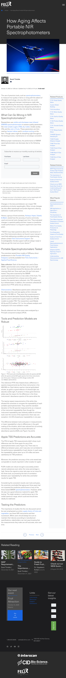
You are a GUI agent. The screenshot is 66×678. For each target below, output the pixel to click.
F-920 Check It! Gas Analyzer (55, 149)
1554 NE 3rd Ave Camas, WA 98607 (42, 639)
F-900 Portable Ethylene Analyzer (55, 140)
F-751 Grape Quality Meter (56, 101)
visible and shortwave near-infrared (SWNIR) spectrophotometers (19, 123)
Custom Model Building (54, 106)
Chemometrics (6, 290)
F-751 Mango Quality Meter (56, 131)
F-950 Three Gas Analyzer (55, 144)
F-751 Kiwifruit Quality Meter (56, 117)
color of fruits (15, 129)
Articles (6, 10)
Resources (33, 599)
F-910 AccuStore (55, 109)
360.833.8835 (11, 640)
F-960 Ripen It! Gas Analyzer (55, 153)
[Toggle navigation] (63, 5)
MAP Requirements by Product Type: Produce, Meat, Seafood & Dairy (56, 170)
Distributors (33, 603)
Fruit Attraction (13, 599)
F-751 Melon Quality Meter (56, 113)
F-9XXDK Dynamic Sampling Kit (55, 135)
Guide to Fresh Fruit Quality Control (56, 180)
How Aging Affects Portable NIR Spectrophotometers (22, 10)
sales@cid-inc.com (24, 640)
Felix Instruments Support (21, 238)
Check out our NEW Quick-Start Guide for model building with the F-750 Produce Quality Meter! (56, 188)
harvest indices (12, 131)
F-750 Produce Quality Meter (56, 122)
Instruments (33, 597)
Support (32, 601)
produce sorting (28, 131)
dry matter (26, 127)
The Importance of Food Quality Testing (56, 176)
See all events (15, 615)
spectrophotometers (33, 95)
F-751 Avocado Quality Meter (56, 126)
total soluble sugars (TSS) (13, 127)
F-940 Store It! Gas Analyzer (55, 158)
